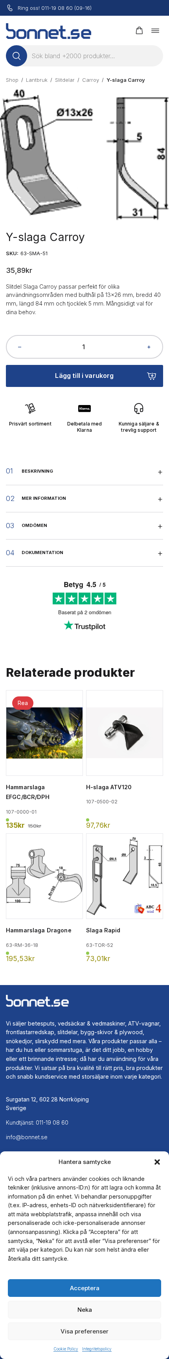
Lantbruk (37, 80)
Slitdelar (65, 80)
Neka (84, 1309)
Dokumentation (42, 552)
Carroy (90, 80)
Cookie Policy (65, 1348)
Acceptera (84, 1288)
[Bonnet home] (48, 30)
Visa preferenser (84, 1331)
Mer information (44, 498)
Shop (12, 80)
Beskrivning (37, 471)
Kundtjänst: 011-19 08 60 (37, 1122)
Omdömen (34, 525)
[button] (157, 1162)
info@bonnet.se (27, 1137)
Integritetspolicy (97, 1348)
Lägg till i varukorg (84, 375)
